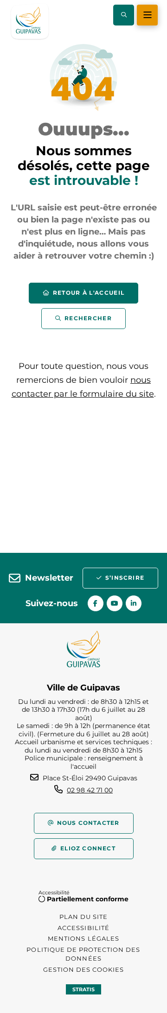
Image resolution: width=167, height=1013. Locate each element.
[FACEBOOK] (95, 603)
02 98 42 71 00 (90, 790)
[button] (123, 15)
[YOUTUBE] (114, 603)
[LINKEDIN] (133, 603)
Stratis (83, 989)
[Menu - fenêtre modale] (147, 15)
